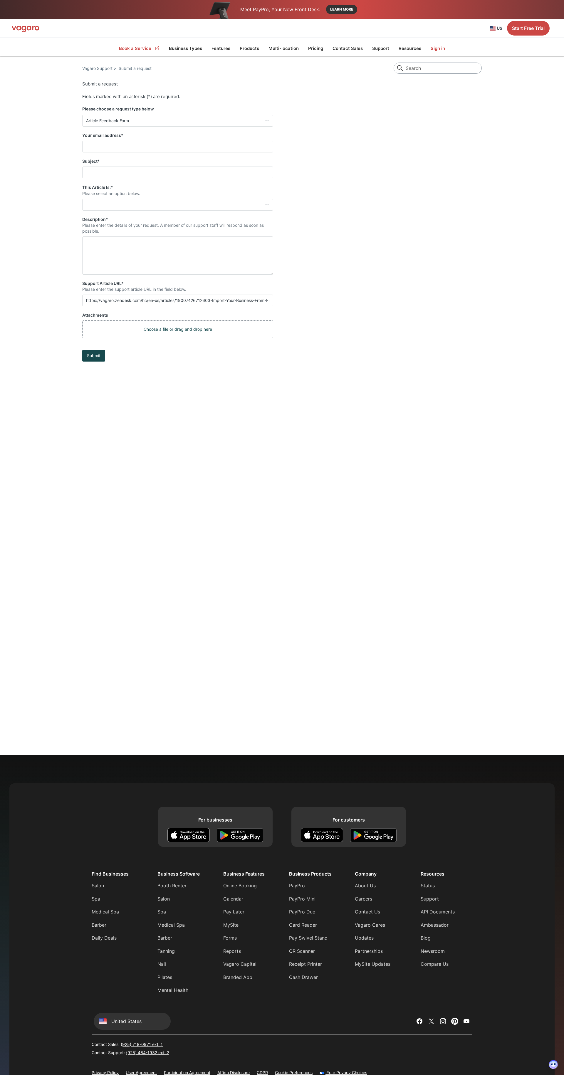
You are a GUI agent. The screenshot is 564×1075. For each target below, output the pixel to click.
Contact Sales (348, 48)
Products (249, 48)
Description (95, 219)
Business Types (185, 48)
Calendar (233, 899)
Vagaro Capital (239, 964)
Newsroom (433, 951)
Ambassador (435, 925)
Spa (96, 899)
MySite (231, 925)
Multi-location (283, 48)
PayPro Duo (302, 912)
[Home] (25, 28)
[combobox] (177, 121)
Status (428, 885)
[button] (177, 329)
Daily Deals (104, 938)
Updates (364, 938)
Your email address (102, 135)
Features (221, 48)
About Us (365, 885)
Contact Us (367, 912)
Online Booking (240, 885)
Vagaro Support (97, 68)
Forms (230, 938)
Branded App (237, 977)
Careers (363, 899)
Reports (232, 951)
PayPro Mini (302, 899)
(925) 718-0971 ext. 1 (142, 1044)
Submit (93, 355)
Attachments (95, 315)
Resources (410, 48)
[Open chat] (553, 1064)
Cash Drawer (303, 977)
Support (380, 48)
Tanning (166, 951)
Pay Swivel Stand (308, 938)
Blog (426, 938)
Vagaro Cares (370, 925)
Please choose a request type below (118, 108)
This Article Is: (97, 187)
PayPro (297, 885)
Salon (98, 885)
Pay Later (233, 912)
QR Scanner (302, 951)
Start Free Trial (528, 28)
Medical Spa (105, 912)
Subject (91, 161)
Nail (161, 964)
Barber (99, 925)
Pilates (164, 977)
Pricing (315, 48)
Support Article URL (103, 283)
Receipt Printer (305, 964)
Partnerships (369, 951)
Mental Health (172, 990)
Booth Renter (172, 885)
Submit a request (135, 68)
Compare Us (435, 964)
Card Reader (303, 925)
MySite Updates (372, 964)
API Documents (438, 912)
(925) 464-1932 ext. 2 (147, 1052)
